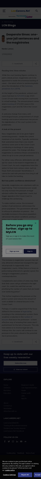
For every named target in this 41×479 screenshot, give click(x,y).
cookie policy (10, 470)
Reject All (25, 475)
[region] (20, 467)
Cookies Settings (9, 475)
